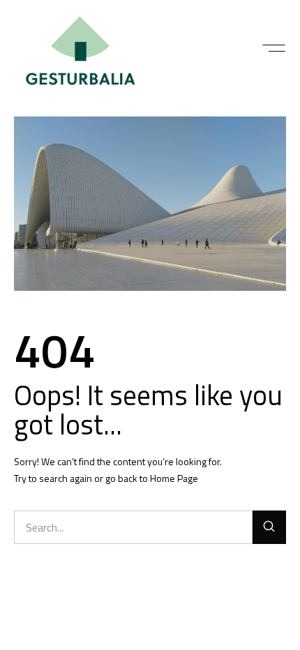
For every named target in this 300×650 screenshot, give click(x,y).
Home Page (174, 478)
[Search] (269, 527)
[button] (274, 48)
